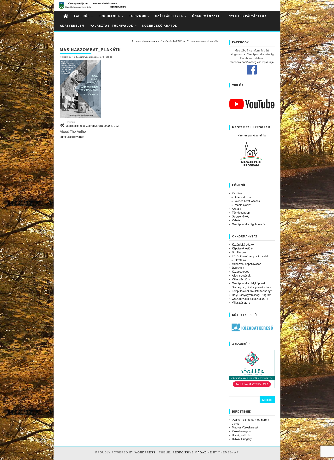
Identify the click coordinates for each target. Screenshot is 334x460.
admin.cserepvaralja (90, 56)
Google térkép (240, 216)
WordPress (145, 452)
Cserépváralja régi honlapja (249, 224)
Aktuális (236, 209)
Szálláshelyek (169, 16)
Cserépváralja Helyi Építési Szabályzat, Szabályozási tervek (251, 285)
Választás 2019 (241, 302)
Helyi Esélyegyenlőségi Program (251, 295)
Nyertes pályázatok (248, 16)
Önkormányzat (206, 16)
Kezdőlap (237, 193)
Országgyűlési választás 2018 (250, 299)
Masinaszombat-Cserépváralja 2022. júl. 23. (92, 124)
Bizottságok (239, 252)
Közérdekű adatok (159, 25)
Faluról (82, 16)
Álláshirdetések (241, 275)
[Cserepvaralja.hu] (65, 16)
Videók (236, 220)
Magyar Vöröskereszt (245, 427)
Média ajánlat (243, 205)
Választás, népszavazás (246, 264)
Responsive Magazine (192, 452)
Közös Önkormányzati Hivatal (250, 256)
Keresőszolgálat (241, 431)
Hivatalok (240, 260)
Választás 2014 (241, 279)
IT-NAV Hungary (242, 439)
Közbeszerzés (240, 271)
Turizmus (138, 16)
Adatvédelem (72, 25)
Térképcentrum (241, 212)
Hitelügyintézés (241, 435)
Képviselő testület (242, 248)
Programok (110, 16)
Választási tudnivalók (112, 25)
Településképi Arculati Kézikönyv (252, 291)
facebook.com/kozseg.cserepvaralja (252, 62)
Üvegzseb (238, 268)
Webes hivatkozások (247, 201)
